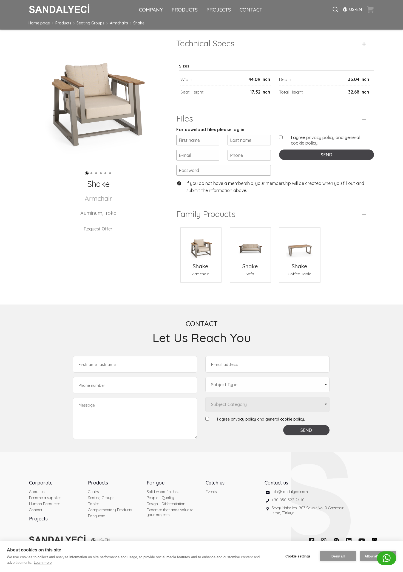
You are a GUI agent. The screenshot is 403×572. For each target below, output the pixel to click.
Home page (39, 23)
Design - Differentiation (166, 503)
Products (63, 23)
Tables (93, 503)
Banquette (96, 515)
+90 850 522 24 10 (288, 499)
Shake (138, 23)
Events (211, 491)
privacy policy (320, 137)
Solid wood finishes (163, 491)
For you (155, 483)
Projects (38, 518)
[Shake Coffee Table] (299, 245)
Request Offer (98, 229)
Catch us (215, 483)
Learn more (43, 562)
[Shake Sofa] (250, 245)
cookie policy (304, 143)
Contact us (276, 483)
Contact (35, 509)
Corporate (41, 483)
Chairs (93, 491)
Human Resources (44, 503)
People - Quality (160, 497)
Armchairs (119, 23)
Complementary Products (110, 509)
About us (36, 491)
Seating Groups (90, 23)
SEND (326, 154)
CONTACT (251, 10)
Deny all (338, 556)
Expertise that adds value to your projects (170, 512)
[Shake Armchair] (201, 245)
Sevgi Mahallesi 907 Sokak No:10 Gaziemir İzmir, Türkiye (308, 510)
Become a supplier (45, 497)
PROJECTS (218, 10)
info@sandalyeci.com (290, 491)
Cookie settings (298, 556)
